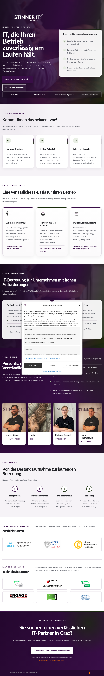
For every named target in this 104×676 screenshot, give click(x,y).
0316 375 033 (44, 660)
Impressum (59, 371)
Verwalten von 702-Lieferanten (34, 358)
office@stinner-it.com (57, 660)
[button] (79, 305)
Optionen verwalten (72, 365)
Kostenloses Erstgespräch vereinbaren (52, 650)
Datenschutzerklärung (49, 371)
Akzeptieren (33, 365)
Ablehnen (53, 365)
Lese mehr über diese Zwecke (52, 358)
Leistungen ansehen (14, 88)
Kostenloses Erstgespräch (17, 79)
